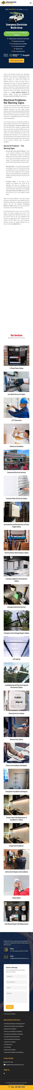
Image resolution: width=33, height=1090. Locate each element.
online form (16, 224)
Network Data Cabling (9, 1049)
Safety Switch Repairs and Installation (14, 1026)
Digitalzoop (21, 1084)
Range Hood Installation (10, 1029)
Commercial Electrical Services (12, 1039)
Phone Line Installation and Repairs (13, 1031)
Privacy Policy (7, 1011)
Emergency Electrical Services (12, 1036)
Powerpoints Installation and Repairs (13, 1034)
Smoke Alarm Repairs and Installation (13, 1052)
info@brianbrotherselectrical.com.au (19, 958)
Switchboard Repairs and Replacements (14, 1023)
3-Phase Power (8, 1044)
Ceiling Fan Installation (10, 1042)
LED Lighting (7, 1047)
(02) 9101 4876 (24, 951)
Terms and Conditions (10, 1014)
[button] (16, 9)
